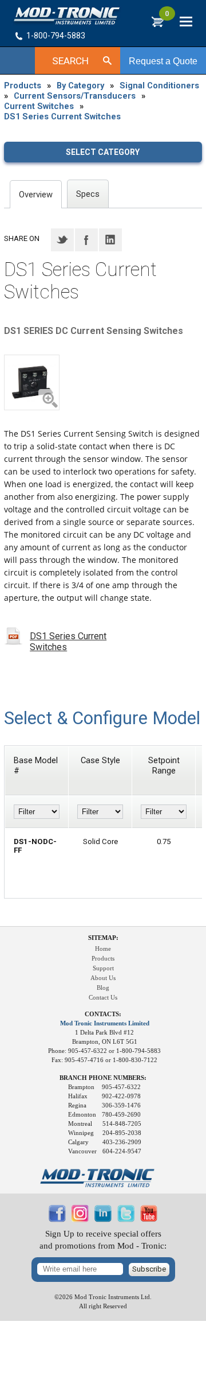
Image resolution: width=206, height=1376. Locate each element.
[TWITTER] (125, 1219)
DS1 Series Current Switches (62, 116)
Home (103, 949)
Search (70, 61)
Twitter (62, 239)
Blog (103, 988)
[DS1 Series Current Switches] (32, 382)
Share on (21, 238)
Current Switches (39, 106)
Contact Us (103, 997)
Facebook (86, 239)
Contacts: (103, 1014)
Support (103, 968)
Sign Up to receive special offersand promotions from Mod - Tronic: (103, 1239)
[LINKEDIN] (103, 1219)
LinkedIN (110, 239)
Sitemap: (103, 938)
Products (22, 85)
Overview (36, 194)
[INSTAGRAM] (80, 1219)
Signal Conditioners (159, 85)
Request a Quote (163, 61)
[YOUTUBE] (148, 1219)
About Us (103, 978)
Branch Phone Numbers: (103, 1078)
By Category (80, 85)
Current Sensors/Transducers (75, 96)
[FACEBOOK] (57, 1219)
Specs (88, 194)
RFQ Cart (167, 17)
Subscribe (149, 1269)
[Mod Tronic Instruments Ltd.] (66, 16)
